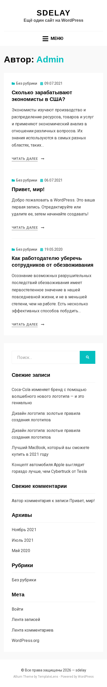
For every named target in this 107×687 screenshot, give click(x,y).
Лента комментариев (33, 630)
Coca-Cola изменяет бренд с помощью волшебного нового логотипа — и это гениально (49, 396)
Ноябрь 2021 (24, 529)
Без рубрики (26, 83)
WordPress (86, 676)
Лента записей (26, 619)
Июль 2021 (23, 540)
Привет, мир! (28, 189)
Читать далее (25, 159)
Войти (17, 609)
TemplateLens (48, 676)
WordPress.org (25, 640)
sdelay (54, 13)
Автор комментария (31, 500)
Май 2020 (21, 550)
